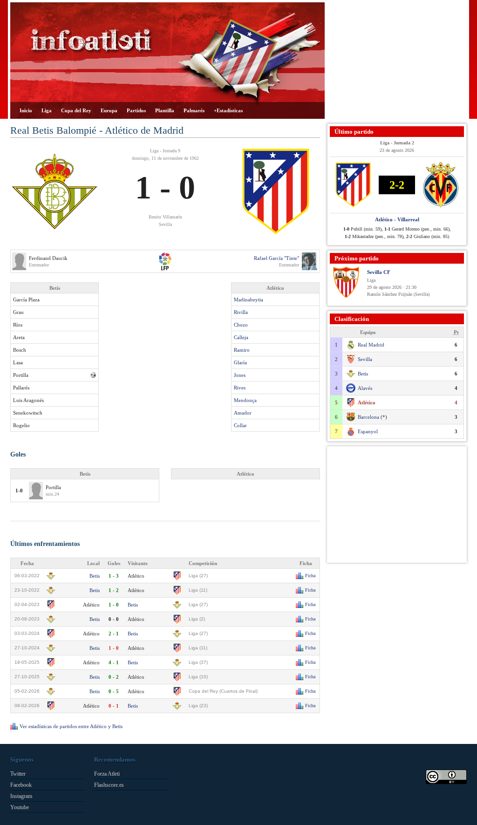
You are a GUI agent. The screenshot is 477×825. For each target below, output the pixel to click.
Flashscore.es (109, 785)
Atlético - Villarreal (397, 219)
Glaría (240, 362)
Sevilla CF (378, 272)
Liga (46, 110)
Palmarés (194, 110)
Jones (239, 375)
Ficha (310, 575)
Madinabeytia (248, 299)
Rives (239, 387)
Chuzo (241, 324)
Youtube (19, 807)
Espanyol (368, 431)
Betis (94, 576)
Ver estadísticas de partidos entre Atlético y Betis (71, 726)
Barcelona (368, 417)
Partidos (136, 110)
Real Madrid (371, 345)
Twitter (18, 773)
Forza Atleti (107, 773)
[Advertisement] (397, 60)
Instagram (21, 796)
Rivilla (241, 312)
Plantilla (164, 110)
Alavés (365, 388)
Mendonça (245, 400)
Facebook (21, 785)
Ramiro (242, 350)
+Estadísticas (228, 110)
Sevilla (365, 359)
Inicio (26, 110)
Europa (109, 110)
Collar (240, 425)
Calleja (241, 337)
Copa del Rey (76, 110)
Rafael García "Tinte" (276, 258)
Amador (243, 413)
